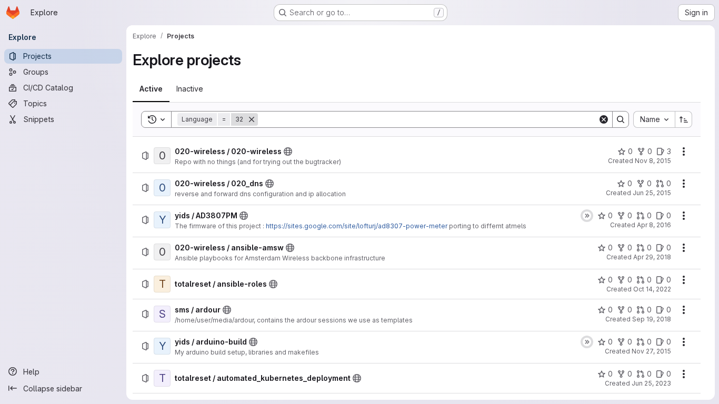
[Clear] (603, 119)
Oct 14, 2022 (652, 289)
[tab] (151, 89)
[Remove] (251, 119)
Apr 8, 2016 (654, 225)
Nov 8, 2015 (653, 161)
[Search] (620, 119)
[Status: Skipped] (587, 215)
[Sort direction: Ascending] (683, 119)
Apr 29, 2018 (652, 257)
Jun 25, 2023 (651, 383)
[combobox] (654, 119)
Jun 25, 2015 (652, 193)
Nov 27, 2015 (651, 351)
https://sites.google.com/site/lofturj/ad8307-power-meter (356, 226)
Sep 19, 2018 (651, 319)
